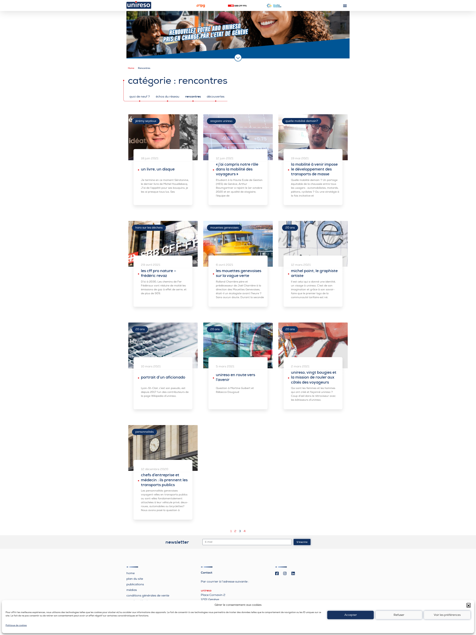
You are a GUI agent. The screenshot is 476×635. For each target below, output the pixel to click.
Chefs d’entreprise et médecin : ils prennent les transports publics (164, 480)
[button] (468, 605)
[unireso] (138, 5)
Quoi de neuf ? (139, 96)
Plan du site (134, 579)
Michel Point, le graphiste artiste (314, 273)
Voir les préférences (447, 615)
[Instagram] (285, 573)
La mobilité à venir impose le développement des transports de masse (314, 169)
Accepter (350, 615)
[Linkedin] (293, 573)
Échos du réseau (167, 96)
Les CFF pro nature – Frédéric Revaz (158, 273)
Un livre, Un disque (158, 169)
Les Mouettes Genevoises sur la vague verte (238, 273)
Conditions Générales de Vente (147, 595)
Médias (131, 590)
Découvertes (215, 96)
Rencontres (193, 96)
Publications (135, 584)
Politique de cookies (16, 625)
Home (131, 68)
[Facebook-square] (277, 573)
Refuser (399, 615)
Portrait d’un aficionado (163, 377)
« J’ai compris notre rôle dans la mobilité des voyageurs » (237, 169)
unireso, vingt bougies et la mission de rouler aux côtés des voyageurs (313, 377)
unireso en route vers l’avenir (235, 377)
